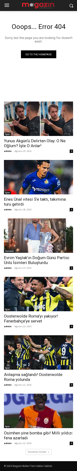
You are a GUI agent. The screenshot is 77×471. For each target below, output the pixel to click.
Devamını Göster (37, 451)
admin (8, 151)
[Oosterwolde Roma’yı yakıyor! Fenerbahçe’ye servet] (38, 294)
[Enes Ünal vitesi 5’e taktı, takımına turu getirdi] (38, 177)
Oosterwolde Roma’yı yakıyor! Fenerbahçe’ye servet (31, 318)
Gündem (9, 251)
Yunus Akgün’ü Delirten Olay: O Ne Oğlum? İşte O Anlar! (35, 143)
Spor (7, 134)
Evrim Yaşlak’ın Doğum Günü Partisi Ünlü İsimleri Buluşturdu (36, 260)
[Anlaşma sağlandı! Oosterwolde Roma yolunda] (38, 352)
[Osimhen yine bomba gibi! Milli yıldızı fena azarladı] (38, 411)
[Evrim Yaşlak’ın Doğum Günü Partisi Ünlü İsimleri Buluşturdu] (38, 235)
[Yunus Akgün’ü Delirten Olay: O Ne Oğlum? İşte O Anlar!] (38, 119)
